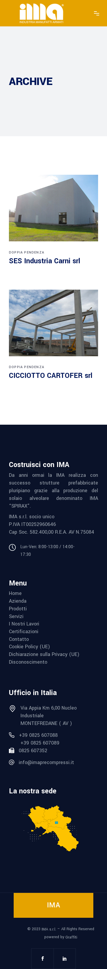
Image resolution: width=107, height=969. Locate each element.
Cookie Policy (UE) (29, 647)
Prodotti (18, 609)
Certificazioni (23, 632)
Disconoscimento (28, 662)
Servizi (16, 617)
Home (15, 593)
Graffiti (71, 937)
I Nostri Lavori (24, 624)
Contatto (19, 639)
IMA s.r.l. (49, 929)
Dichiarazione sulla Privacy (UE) (44, 654)
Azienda (17, 601)
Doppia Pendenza (26, 252)
